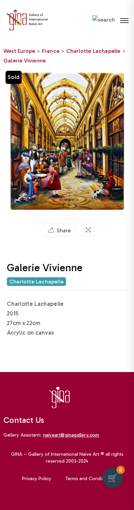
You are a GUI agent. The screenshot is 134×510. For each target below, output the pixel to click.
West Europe (19, 51)
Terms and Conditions (89, 479)
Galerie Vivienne (24, 60)
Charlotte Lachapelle (93, 51)
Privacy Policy (36, 479)
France (50, 51)
